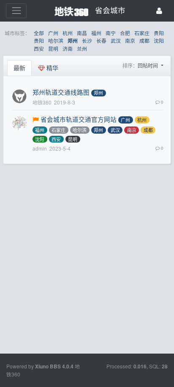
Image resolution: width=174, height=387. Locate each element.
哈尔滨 (55, 40)
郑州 (73, 40)
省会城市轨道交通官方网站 (79, 119)
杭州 (68, 32)
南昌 (82, 32)
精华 (51, 67)
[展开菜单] (16, 10)
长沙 (87, 40)
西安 (39, 48)
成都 (144, 40)
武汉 (116, 40)
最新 (19, 67)
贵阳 (159, 32)
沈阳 (159, 40)
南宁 (111, 32)
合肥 (125, 32)
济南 (68, 48)
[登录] (159, 10)
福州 (96, 32)
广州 (53, 32)
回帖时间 (148, 65)
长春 (101, 40)
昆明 (53, 48)
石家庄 (142, 32)
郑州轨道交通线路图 (61, 92)
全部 (39, 32)
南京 (130, 40)
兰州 (82, 48)
